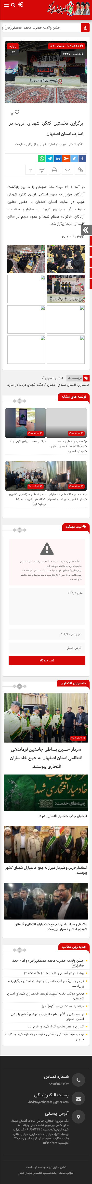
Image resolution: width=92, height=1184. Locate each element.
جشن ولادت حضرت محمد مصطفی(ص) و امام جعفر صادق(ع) (48, 963)
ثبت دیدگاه (46, 660)
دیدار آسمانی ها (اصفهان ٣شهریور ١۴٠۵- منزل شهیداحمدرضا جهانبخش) (27, 499)
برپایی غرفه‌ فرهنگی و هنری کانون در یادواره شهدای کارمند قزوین (44, 1037)
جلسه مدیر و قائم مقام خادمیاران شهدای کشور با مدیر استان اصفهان (67, 497)
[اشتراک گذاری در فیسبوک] (82, 158)
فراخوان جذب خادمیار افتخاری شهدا (63, 816)
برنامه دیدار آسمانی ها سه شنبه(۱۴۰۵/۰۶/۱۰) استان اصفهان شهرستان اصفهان (68, 446)
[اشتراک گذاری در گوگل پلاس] (66, 158)
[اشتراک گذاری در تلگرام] (49, 158)
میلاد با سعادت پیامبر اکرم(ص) (28, 441)
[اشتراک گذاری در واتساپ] (41, 158)
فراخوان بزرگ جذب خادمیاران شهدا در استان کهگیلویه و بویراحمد (46, 983)
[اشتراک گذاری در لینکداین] (58, 158)
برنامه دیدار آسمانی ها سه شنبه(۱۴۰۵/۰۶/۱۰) (54, 973)
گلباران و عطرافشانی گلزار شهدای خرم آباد (56, 1026)
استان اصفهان (54, 378)
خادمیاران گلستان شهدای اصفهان (68, 384)
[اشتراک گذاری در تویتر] (74, 158)
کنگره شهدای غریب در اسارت (25, 384)
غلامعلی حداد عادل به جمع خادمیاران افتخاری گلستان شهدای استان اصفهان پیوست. (50, 926)
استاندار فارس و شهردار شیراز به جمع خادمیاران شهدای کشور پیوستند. (46, 870)
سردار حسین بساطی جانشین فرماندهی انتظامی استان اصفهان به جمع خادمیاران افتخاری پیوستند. (46, 758)
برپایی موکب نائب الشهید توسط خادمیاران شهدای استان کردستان (45, 996)
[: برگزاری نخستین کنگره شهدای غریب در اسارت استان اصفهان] (67, 170)
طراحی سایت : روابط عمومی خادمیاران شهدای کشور (46, 1173)
